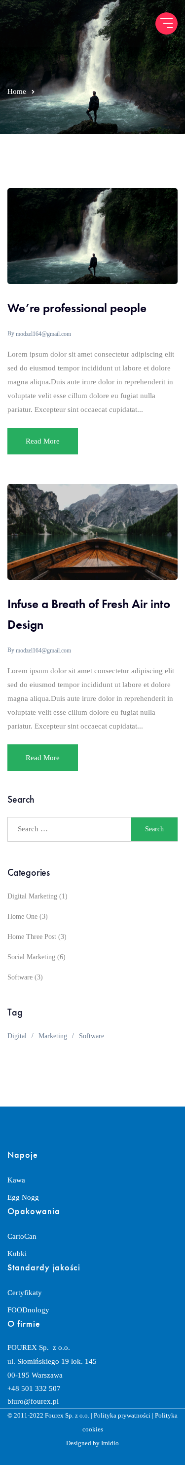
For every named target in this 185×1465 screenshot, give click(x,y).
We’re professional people (77, 308)
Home (16, 91)
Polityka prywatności (122, 1415)
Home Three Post (31, 936)
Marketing (52, 1036)
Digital (17, 1036)
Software (20, 977)
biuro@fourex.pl (33, 1401)
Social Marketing (31, 957)
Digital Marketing (32, 896)
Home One (22, 916)
